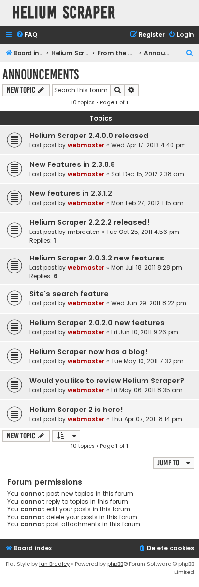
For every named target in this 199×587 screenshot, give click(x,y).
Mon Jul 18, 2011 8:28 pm (146, 267)
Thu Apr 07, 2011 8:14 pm (146, 419)
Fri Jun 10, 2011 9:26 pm (144, 332)
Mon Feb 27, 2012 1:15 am (147, 203)
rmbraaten (84, 232)
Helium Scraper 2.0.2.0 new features (97, 323)
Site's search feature (69, 294)
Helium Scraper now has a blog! (88, 351)
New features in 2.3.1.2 (70, 193)
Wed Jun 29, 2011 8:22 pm (148, 303)
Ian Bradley (54, 564)
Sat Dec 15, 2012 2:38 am (147, 174)
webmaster (86, 145)
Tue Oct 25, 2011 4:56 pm (142, 232)
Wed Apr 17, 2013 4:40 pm (148, 145)
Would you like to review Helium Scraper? (106, 380)
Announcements (40, 74)
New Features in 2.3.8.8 (72, 164)
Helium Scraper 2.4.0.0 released (88, 135)
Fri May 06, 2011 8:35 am (147, 390)
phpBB (115, 564)
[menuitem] (26, 34)
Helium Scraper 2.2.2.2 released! (89, 222)
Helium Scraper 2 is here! (76, 409)
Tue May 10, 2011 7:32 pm (147, 361)
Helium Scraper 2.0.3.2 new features (96, 258)
